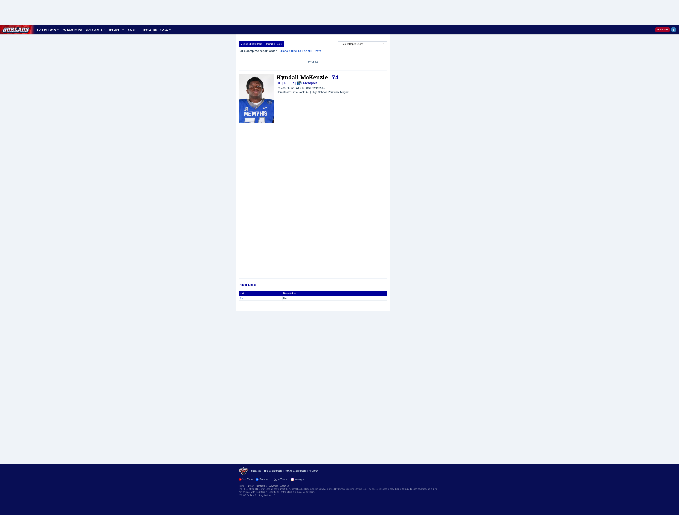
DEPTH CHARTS (94, 29)
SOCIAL (164, 29)
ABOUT (132, 29)
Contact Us (261, 486)
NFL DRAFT (115, 29)
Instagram (300, 479)
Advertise (273, 486)
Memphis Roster (274, 44)
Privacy (250, 486)
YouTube (247, 479)
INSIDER (72, 29)
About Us (284, 486)
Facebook (265, 479)
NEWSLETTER (150, 29)
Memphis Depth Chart (251, 44)
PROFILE (313, 61)
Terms (241, 486)
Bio (241, 298)
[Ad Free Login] (673, 29)
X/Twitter (283, 479)
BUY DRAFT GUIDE (47, 29)
